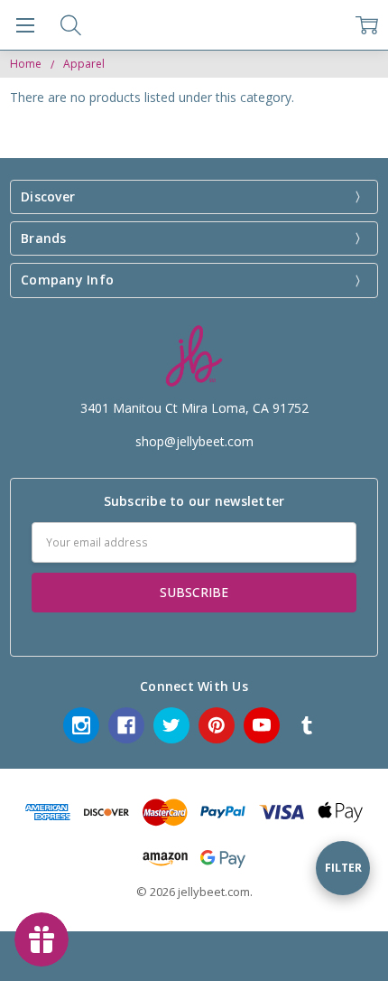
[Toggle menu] (25, 25)
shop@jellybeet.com (194, 441)
